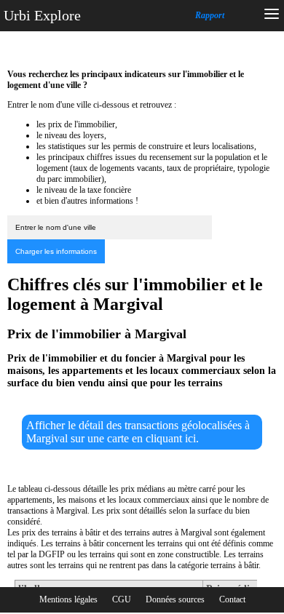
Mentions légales (68, 599)
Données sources (175, 599)
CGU (121, 599)
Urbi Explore (42, 15)
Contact (232, 599)
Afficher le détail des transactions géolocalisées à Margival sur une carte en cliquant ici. (138, 431)
